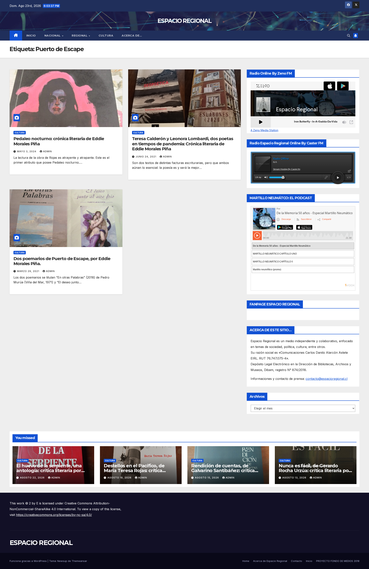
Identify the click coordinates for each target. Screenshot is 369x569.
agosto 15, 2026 (207, 477)
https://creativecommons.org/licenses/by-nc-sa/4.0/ (54, 515)
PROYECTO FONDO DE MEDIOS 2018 (337, 560)
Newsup (62, 560)
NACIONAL (53, 35)
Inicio (31, 35)
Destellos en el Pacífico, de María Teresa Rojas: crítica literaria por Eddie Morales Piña (139, 470)
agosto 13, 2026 (294, 477)
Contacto (296, 560)
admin (47, 151)
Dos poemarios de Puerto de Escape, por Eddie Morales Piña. (61, 261)
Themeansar (79, 560)
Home (245, 560)
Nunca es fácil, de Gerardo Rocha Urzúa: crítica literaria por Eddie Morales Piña (314, 470)
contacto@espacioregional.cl (326, 379)
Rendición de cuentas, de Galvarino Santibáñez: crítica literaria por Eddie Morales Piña (226, 470)
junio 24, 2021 (146, 156)
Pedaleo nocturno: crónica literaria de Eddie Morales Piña (58, 141)
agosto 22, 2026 (32, 477)
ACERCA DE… (132, 35)
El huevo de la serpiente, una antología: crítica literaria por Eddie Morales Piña (49, 470)
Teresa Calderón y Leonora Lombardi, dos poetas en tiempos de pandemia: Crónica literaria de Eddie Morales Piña (182, 143)
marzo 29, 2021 (28, 271)
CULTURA (106, 35)
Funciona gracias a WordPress (28, 560)
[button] (348, 35)
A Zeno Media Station (264, 130)
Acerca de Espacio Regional (270, 560)
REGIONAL (80, 35)
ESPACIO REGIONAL (184, 20)
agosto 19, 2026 (119, 477)
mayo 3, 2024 (27, 151)
